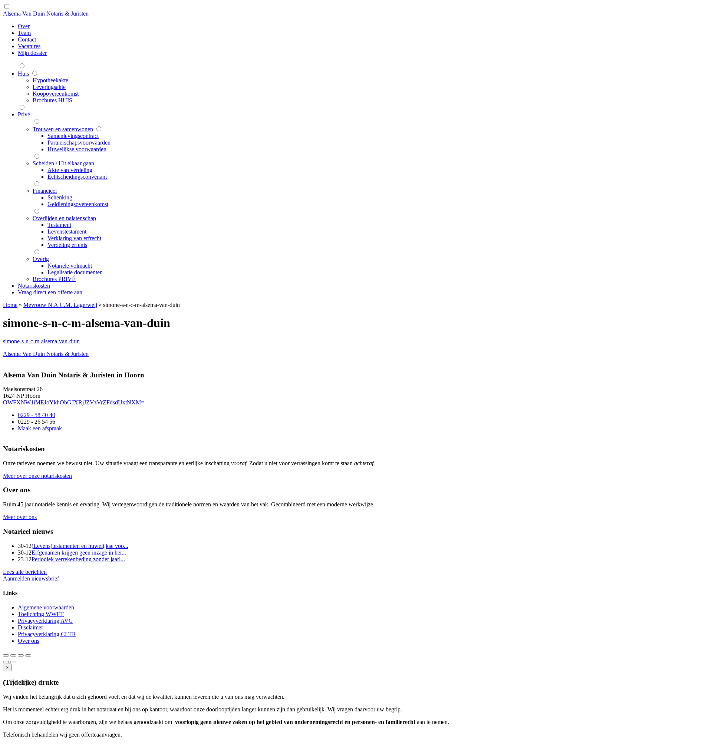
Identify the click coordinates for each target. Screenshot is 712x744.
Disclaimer (30, 627)
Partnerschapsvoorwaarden (79, 142)
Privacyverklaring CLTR (47, 634)
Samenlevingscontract (73, 136)
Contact (27, 39)
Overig (41, 259)
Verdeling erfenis (67, 245)
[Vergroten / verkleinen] (28, 655)
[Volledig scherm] (21, 655)
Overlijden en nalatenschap (64, 218)
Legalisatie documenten (75, 272)
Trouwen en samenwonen (63, 129)
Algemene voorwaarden (46, 607)
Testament (59, 225)
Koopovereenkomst (56, 93)
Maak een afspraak (40, 428)
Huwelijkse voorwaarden (76, 149)
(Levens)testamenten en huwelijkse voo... (80, 546)
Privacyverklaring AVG (45, 621)
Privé (24, 114)
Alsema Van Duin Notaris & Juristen (46, 13)
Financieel (45, 191)
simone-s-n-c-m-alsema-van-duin (41, 341)
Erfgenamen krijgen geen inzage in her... (79, 552)
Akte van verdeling (69, 170)
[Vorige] (6, 662)
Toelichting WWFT (41, 614)
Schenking (59, 197)
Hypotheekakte (50, 80)
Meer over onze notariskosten (37, 476)
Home (10, 305)
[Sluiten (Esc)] (6, 655)
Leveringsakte (49, 87)
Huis (23, 73)
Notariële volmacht (69, 265)
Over (24, 26)
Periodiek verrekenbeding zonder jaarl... (78, 559)
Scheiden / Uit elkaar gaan (63, 163)
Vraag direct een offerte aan (50, 292)
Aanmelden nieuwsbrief (31, 578)
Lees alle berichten (25, 572)
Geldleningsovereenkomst (77, 204)
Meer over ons (20, 517)
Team (24, 33)
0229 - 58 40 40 (36, 415)
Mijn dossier (32, 53)
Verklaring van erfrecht (74, 238)
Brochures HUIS (52, 100)
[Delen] (13, 655)
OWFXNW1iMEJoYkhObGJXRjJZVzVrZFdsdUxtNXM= (73, 402)
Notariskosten (34, 285)
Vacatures (29, 46)
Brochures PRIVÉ (54, 279)
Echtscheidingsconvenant (77, 176)
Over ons (28, 641)
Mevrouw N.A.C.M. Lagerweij (60, 305)
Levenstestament (66, 231)
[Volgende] (13, 662)
